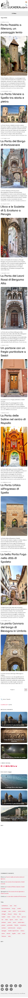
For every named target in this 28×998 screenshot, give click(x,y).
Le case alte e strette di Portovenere (16, 896)
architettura (5, 906)
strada (8, 933)
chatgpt (4, 914)
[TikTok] (9, 766)
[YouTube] (6, 766)
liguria (11, 920)
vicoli (19, 933)
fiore (18, 917)
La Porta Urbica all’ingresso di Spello (11, 489)
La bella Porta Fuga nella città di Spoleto (13, 558)
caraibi (19, 908)
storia (3, 933)
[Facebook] (1, 766)
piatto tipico (21, 922)
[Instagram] (4, 766)
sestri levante (11, 928)
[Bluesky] (16, 766)
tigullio (14, 933)
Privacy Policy (4, 993)
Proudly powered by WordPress (17, 993)
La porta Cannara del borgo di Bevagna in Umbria (13, 627)
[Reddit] (14, 766)
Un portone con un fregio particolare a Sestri (13, 352)
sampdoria (23, 925)
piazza (3, 925)
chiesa (15, 914)
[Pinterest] (13, 766)
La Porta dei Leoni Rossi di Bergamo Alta (12, 279)
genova (24, 917)
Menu (14, 13)
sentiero (4, 928)
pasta (9, 922)
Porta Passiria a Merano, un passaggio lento (11, 28)
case (9, 911)
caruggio (4, 911)
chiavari (10, 914)
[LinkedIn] (8, 766)
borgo (13, 908)
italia (6, 920)
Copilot (3, 917)
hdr (2, 920)
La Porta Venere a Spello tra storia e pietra (12, 98)
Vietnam (4, 936)
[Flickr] (11, 766)
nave (21, 920)
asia (11, 906)
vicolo (23, 933)
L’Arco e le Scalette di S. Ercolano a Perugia (12, 210)
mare (16, 920)
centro (14, 911)
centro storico (21, 911)
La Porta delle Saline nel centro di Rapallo (13, 419)
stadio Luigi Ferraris (13, 931)
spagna (19, 928)
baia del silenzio (6, 908)
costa (8, 917)
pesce (14, 922)
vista (9, 936)
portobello (10, 925)
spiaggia (4, 931)
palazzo (4, 922)
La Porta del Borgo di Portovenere (13, 143)
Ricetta (16, 925)
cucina (13, 917)
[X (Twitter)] (3, 766)
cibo (20, 914)
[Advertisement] (14, 845)
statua (22, 931)
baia (15, 906)
